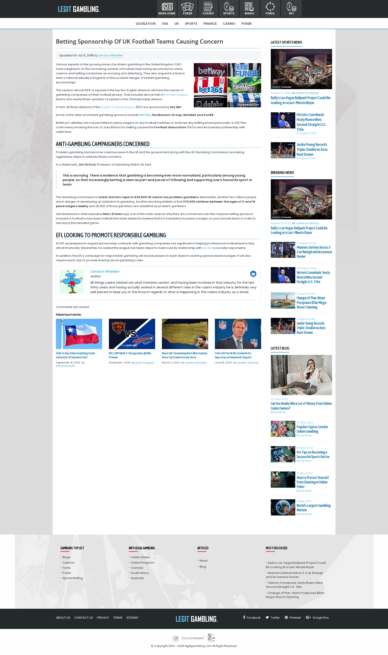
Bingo (249, 13)
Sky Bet (207, 248)
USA (165, 23)
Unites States (140, 557)
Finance (210, 23)
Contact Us (83, 617)
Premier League (175, 95)
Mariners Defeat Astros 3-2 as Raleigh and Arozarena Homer (314, 252)
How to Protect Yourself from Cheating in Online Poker (313, 482)
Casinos (69, 562)
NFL (291, 13)
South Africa (140, 573)
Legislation (146, 23)
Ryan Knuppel (144, 362)
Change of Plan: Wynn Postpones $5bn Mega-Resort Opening (312, 302)
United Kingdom (142, 562)
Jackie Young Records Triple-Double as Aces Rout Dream (312, 149)
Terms (117, 617)
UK (176, 23)
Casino (208, 13)
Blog (203, 566)
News (204, 560)
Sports (228, 13)
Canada (137, 568)
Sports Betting (73, 578)
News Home (166, 13)
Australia (137, 578)
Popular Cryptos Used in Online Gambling (312, 429)
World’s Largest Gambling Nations (314, 507)
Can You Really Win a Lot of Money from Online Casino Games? (301, 405)
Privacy (103, 617)
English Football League (118, 107)
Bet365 (144, 115)
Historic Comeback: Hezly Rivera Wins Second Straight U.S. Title (311, 122)
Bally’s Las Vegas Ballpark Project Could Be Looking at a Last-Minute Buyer (301, 100)
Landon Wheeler (110, 55)
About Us (63, 617)
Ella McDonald (65, 365)
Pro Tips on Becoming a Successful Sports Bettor (313, 454)
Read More (278, 412)
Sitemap (132, 617)
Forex (270, 13)
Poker (187, 13)
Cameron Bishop (307, 93)
